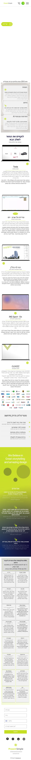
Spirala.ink (18, 758)
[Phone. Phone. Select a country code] (7, 721)
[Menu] (27, 3)
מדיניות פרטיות (16, 753)
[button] (26, 258)
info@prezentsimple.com (16, 751)
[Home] (23, 3)
